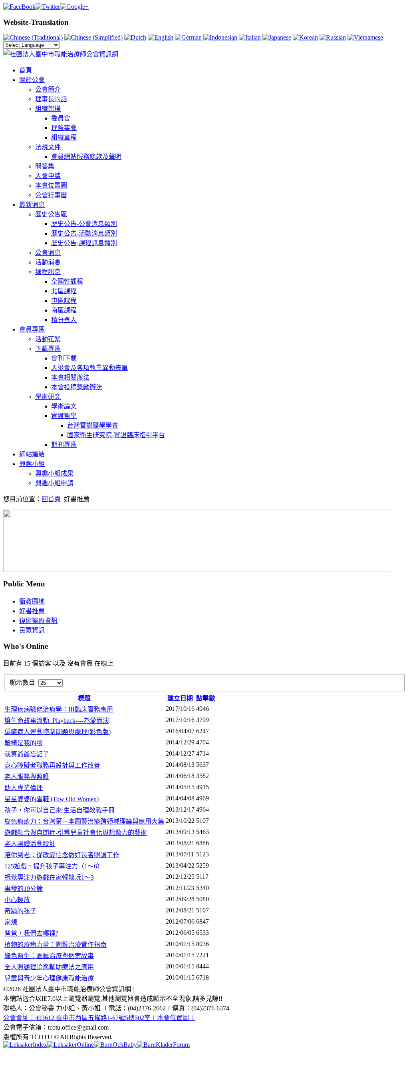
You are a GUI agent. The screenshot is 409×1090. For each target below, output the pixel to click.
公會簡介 (48, 89)
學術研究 (48, 396)
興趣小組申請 (54, 483)
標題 (84, 698)
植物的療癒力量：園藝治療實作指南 (55, 944)
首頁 (25, 70)
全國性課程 (67, 281)
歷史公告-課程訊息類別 (84, 243)
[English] (160, 37)
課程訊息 (48, 271)
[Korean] (305, 37)
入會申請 (48, 175)
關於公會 (32, 79)
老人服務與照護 (26, 776)
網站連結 (32, 454)
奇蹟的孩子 (20, 911)
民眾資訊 (32, 630)
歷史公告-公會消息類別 (84, 223)
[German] (188, 37)
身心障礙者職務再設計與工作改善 (52, 765)
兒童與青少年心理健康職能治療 (49, 978)
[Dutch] (135, 37)
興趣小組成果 (54, 473)
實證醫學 (64, 415)
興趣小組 (32, 463)
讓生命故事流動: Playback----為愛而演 (56, 720)
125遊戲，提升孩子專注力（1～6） (53, 866)
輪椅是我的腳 (23, 743)
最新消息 (32, 204)
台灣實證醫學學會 (92, 425)
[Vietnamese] (365, 37)
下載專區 (48, 348)
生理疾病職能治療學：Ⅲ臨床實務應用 (58, 709)
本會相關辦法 (70, 377)
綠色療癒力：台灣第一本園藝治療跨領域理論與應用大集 (84, 821)
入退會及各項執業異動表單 (89, 367)
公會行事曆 (51, 195)
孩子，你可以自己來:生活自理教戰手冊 (59, 810)
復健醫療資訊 (38, 620)
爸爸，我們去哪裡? (31, 933)
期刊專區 (64, 444)
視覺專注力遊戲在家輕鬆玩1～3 (49, 877)
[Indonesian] (220, 37)
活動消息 (48, 262)
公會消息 (48, 252)
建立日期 (180, 698)
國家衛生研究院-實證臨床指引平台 (116, 435)
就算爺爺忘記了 (26, 754)
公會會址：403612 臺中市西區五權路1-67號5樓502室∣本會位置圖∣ (99, 1017)
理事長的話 (51, 99)
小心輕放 (17, 899)
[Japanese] (276, 37)
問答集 (44, 166)
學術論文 (64, 406)
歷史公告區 (51, 214)
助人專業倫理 (23, 787)
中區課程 (64, 300)
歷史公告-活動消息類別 (84, 233)
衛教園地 (32, 601)
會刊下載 (64, 358)
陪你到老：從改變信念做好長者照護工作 (61, 855)
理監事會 (64, 127)
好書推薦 (32, 611)
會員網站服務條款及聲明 (86, 156)
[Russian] (333, 37)
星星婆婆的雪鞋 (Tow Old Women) (51, 799)
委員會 (60, 118)
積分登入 (64, 319)
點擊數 (205, 698)
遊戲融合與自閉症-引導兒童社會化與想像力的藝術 (75, 832)
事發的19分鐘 (23, 888)
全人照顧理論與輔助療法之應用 (49, 967)
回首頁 (51, 499)
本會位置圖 (51, 185)
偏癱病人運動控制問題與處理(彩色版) (57, 731)
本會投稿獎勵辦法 (76, 387)
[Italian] (250, 37)
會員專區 (32, 329)
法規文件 (48, 147)
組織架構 (48, 108)
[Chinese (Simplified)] (93, 37)
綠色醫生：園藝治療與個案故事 (49, 955)
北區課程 (64, 291)
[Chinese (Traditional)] (33, 37)
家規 (10, 922)
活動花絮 (48, 339)
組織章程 (64, 137)
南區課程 (64, 310)
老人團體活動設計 (30, 843)
